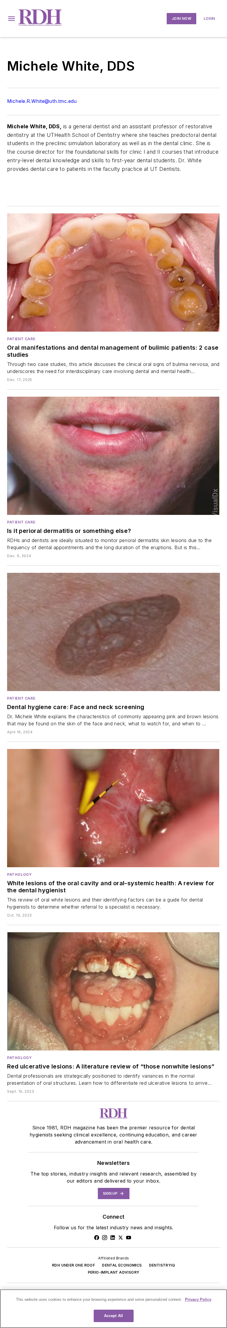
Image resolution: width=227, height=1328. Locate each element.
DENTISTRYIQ (162, 1265)
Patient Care (21, 339)
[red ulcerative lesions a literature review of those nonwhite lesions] (113, 991)
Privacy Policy (198, 1299)
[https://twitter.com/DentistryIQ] (121, 1238)
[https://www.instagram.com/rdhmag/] (105, 1238)
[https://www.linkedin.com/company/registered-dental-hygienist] (113, 1238)
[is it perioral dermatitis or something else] (113, 456)
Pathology (19, 874)
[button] (11, 18)
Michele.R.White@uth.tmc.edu (42, 101)
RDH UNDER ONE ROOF (73, 1265)
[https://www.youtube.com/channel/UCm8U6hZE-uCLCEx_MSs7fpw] (129, 1238)
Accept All (113, 1316)
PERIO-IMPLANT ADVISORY (114, 1272)
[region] (113, 1308)
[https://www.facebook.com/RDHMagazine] (97, 1238)
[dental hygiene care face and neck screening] (113, 632)
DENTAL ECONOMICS (122, 1265)
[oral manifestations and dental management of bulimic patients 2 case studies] (113, 272)
